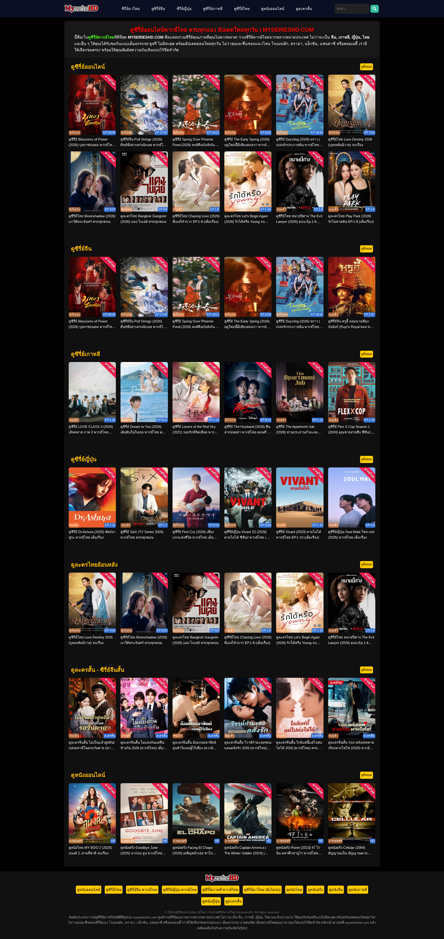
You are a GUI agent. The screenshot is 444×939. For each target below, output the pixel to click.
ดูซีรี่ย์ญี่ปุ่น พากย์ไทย (180, 890)
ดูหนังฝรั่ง (315, 890)
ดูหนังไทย (294, 890)
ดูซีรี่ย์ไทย (242, 9)
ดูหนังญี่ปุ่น (211, 901)
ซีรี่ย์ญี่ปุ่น (184, 9)
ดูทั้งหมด (366, 66)
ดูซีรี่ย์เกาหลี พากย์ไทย (220, 890)
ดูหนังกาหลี (357, 890)
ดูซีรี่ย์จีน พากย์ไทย (142, 890)
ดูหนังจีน (336, 890)
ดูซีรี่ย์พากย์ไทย (101, 37)
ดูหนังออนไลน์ (272, 9)
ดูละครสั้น (304, 9)
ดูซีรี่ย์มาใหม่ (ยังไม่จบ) (262, 890)
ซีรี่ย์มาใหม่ (131, 9)
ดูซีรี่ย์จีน (158, 9)
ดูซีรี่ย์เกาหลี (212, 9)
